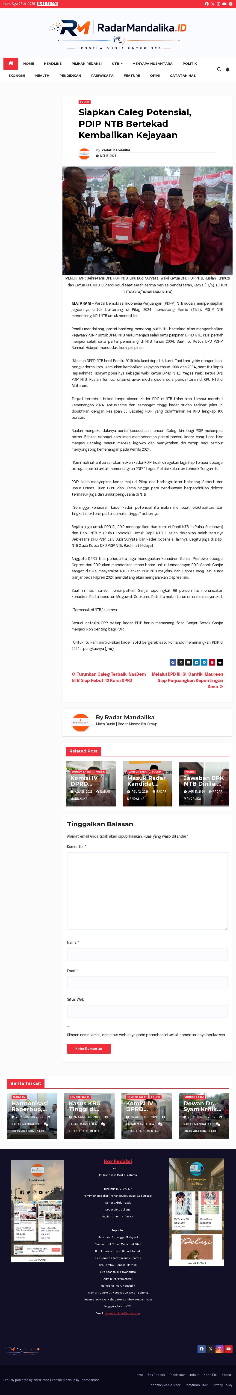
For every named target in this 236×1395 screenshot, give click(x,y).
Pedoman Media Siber (164, 1385)
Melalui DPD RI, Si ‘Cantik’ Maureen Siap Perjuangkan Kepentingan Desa (187, 680)
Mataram (19, 1097)
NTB (116, 64)
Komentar (77, 847)
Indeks (194, 1375)
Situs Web (75, 1000)
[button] (219, 70)
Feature (132, 76)
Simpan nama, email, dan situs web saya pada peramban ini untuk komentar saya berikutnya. (146, 1035)
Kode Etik (211, 1375)
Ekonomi (17, 76)
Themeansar (89, 1380)
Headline (53, 64)
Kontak (227, 1375)
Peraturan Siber (196, 1385)
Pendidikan (70, 76)
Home (28, 64)
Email (72, 971)
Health (42, 76)
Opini (155, 76)
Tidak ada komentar (28, 1131)
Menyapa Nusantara (153, 64)
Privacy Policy (222, 1385)
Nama (73, 943)
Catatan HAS (183, 76)
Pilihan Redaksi (87, 64)
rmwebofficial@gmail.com (122, 1313)
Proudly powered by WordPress (26, 1380)
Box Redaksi (118, 1161)
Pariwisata (102, 76)
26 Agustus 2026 (30, 1117)
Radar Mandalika (115, 150)
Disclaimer (177, 1375)
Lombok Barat (81, 772)
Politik (190, 64)
